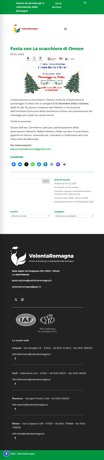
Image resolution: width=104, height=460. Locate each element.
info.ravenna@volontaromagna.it (30, 404)
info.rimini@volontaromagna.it (28, 433)
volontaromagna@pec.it (26, 286)
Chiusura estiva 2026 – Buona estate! (71, 198)
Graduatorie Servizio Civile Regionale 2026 (73, 202)
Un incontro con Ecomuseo (66, 187)
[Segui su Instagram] (22, 299)
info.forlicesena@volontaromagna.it (31, 354)
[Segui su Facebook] (15, 359)
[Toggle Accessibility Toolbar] (6, 453)
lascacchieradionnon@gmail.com (30, 149)
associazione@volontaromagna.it (32, 280)
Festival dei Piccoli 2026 (65, 183)
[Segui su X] (16, 299)
